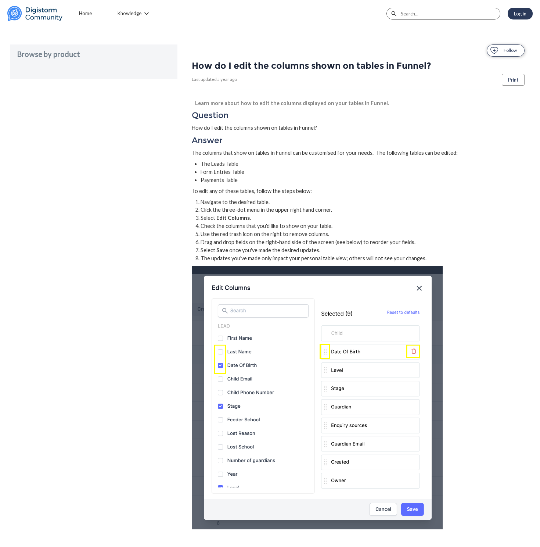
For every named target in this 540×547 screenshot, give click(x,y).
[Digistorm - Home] (34, 13)
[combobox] (450, 13)
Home (85, 13)
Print (513, 80)
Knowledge (129, 13)
